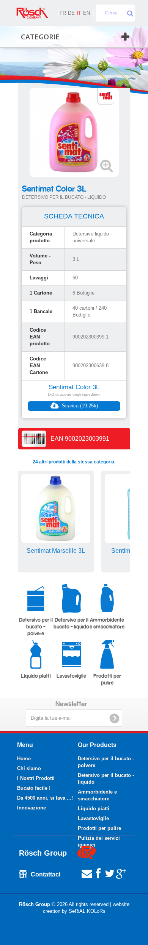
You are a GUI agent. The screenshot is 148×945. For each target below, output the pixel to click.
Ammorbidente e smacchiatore (107, 624)
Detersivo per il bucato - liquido (71, 624)
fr (63, 13)
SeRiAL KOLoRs (87, 911)
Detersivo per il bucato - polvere (36, 627)
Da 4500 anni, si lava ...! (45, 798)
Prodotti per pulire (107, 680)
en (86, 13)
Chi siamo (29, 768)
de (71, 13)
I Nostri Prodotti (36, 778)
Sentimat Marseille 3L (56, 550)
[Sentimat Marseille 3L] (56, 508)
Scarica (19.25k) (79, 406)
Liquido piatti (36, 676)
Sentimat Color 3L (74, 387)
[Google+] (121, 873)
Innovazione (31, 808)
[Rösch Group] (32, 13)
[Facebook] (98, 873)
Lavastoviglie (71, 676)
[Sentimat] (105, 95)
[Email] (87, 873)
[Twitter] (110, 873)
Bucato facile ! (33, 788)
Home (24, 758)
